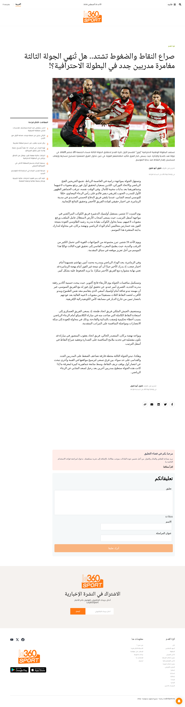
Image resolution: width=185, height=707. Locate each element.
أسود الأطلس (170, 648)
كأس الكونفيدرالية (169, 661)
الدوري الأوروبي (170, 667)
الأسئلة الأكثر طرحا (137, 648)
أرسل (78, 611)
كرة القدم (171, 46)
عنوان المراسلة (163, 533)
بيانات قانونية (138, 654)
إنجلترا (173, 670)
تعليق (168, 488)
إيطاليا (172, 676)
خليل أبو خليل (155, 168)
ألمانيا (173, 683)
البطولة (172, 651)
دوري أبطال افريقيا (168, 658)
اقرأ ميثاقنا (168, 466)
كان (173, 645)
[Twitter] (17, 639)
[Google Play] (19, 669)
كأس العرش (170, 654)
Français (6, 4)
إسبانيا (172, 673)
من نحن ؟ (140, 645)
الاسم (168, 521)
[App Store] (38, 669)
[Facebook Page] (23, 639)
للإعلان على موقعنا (136, 651)
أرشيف (141, 661)
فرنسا (173, 679)
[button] (179, 701)
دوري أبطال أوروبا (169, 664)
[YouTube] (11, 639)
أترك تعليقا (113, 548)
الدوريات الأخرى (170, 686)
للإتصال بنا (139, 658)
